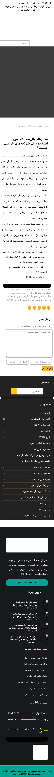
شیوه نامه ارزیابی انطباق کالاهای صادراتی (24, 257)
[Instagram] (33, 18)
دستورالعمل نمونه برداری (32, 262)
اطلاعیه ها (45, 431)
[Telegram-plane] (28, 738)
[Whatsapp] (25, 18)
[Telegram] (49, 18)
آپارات (47, 413)
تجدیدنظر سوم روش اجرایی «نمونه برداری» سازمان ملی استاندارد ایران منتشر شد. (25, 616)
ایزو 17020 (44, 437)
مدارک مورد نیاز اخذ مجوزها (36, 491)
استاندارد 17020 (42, 425)
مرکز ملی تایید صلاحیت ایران (35, 497)
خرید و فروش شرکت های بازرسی (33, 455)
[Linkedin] (41, 18)
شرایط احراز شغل (40, 485)
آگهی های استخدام (40, 419)
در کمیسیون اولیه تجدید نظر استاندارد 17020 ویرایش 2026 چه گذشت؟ (23, 628)
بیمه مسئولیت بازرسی (39, 443)
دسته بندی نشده (42, 467)
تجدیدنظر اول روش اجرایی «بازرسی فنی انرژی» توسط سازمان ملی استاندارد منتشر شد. (22, 605)
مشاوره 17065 (42, 509)
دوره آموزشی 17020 (39, 479)
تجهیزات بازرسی (41, 449)
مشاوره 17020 (42, 503)
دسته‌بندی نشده (42, 473)
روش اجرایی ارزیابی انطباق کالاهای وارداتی (23, 252)
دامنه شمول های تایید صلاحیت (35, 461)
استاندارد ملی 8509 (35, 277)
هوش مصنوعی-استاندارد (37, 515)
